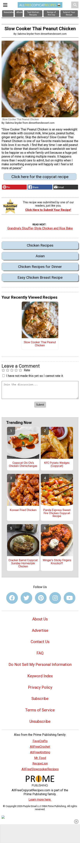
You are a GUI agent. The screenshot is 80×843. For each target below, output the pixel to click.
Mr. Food (40, 758)
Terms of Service (40, 710)
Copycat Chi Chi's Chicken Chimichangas (23, 464)
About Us (40, 619)
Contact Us (40, 641)
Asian (40, 256)
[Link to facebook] (12, 598)
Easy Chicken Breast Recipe (40, 277)
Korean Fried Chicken (23, 510)
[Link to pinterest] (41, 598)
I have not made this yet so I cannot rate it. (34, 376)
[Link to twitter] (26, 598)
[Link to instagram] (55, 598)
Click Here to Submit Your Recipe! (48, 210)
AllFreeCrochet (40, 747)
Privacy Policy (40, 687)
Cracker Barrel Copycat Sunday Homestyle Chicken (23, 563)
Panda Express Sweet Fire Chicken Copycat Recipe (56, 513)
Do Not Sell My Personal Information (40, 664)
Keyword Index (40, 676)
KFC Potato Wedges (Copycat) (57, 464)
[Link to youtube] (69, 598)
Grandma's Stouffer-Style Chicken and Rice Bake (40, 228)
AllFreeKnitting (40, 752)
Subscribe (40, 698)
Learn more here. (40, 799)
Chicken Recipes (40, 245)
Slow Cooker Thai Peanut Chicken (40, 344)
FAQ (40, 653)
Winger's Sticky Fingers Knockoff (57, 562)
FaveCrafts (40, 741)
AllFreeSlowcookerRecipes (40, 769)
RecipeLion (40, 763)
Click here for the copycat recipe (40, 176)
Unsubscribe (40, 721)
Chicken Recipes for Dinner (40, 266)
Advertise (40, 630)
